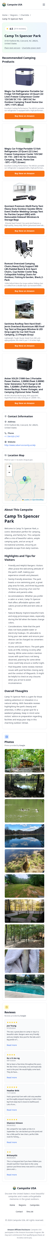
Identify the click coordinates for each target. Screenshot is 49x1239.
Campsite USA (18, 1220)
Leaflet (26, 499)
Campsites (34, 1205)
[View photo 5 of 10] (24, 861)
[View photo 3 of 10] (24, 811)
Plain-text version (12, 48)
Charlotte (25, 15)
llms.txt (30, 1211)
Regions (14, 15)
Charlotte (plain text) (31, 48)
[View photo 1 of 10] (24, 761)
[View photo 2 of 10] (24, 786)
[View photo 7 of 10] (24, 911)
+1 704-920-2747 (11, 436)
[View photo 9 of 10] (24, 961)
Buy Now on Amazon (24, 116)
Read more (12, 1045)
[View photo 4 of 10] (24, 836)
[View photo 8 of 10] (24, 936)
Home (4, 15)
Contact (19, 1211)
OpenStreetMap (38, 499)
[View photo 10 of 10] (24, 986)
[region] (24, 482)
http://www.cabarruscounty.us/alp (20, 445)
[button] (24, 479)
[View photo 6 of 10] (24, 886)
